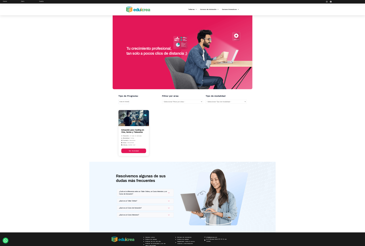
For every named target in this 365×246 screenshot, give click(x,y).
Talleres (191, 9)
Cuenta (41, 1)
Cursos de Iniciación (208, 9)
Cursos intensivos (229, 9)
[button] (5, 240)
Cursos (5, 1)
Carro (22, 1)
